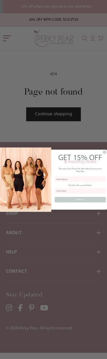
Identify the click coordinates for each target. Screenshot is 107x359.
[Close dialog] (104, 152)
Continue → (80, 199)
